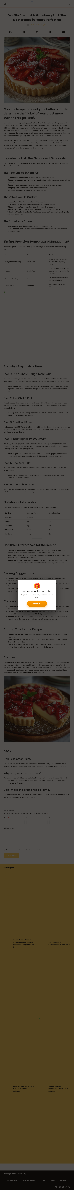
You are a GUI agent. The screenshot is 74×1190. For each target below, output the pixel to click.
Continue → (37, 604)
